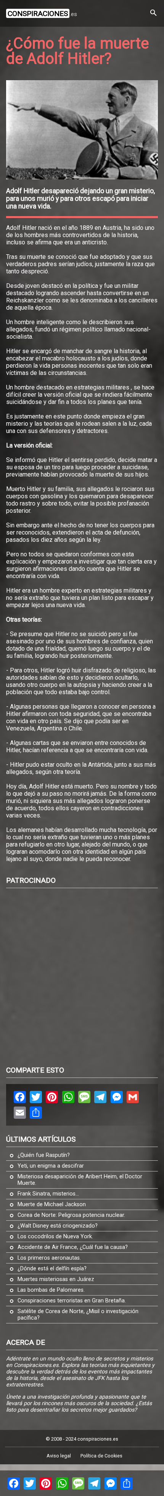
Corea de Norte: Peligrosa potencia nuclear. (71, 1215)
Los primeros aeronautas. (49, 1258)
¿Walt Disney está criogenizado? (58, 1226)
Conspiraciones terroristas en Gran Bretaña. (72, 1300)
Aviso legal (59, 1456)
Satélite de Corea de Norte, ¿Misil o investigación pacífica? (78, 1314)
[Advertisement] (82, 976)
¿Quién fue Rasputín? (44, 1155)
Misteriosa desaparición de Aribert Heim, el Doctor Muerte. (80, 1179)
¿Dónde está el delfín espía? (52, 1268)
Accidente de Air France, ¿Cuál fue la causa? (73, 1247)
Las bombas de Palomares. (51, 1290)
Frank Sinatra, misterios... (48, 1194)
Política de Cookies (101, 1456)
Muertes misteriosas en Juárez (56, 1279)
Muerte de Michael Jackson (52, 1204)
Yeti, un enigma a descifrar (51, 1166)
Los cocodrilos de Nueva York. (55, 1236)
